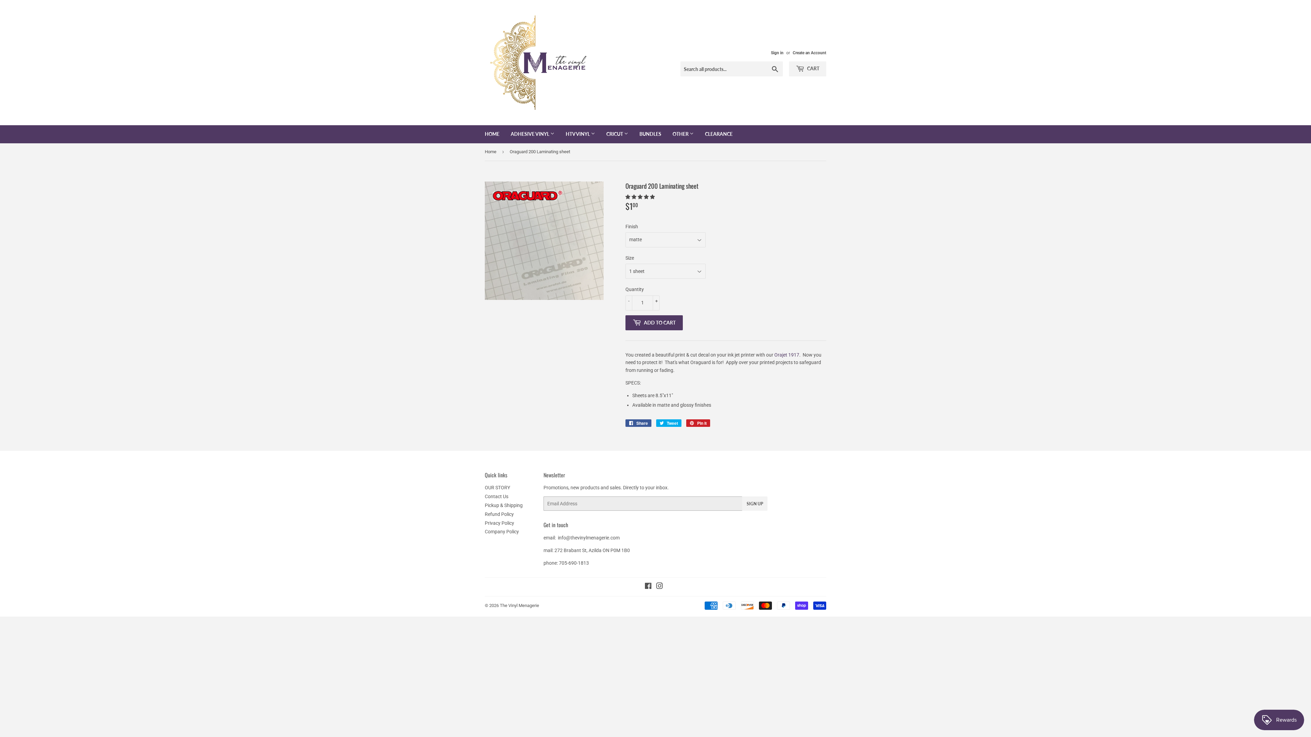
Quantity (634, 289)
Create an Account (809, 52)
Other (681, 134)
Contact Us (496, 496)
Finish (631, 226)
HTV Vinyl (578, 134)
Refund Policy (499, 514)
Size (629, 258)
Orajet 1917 (786, 355)
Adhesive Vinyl (530, 134)
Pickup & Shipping (504, 505)
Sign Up (755, 503)
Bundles (650, 134)
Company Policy (502, 531)
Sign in (777, 52)
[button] (640, 197)
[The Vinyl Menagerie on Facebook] (648, 587)
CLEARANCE (719, 134)
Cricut (615, 134)
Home (492, 134)
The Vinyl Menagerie (519, 605)
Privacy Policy (499, 523)
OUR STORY (497, 487)
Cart (812, 68)
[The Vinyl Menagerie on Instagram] (659, 587)
